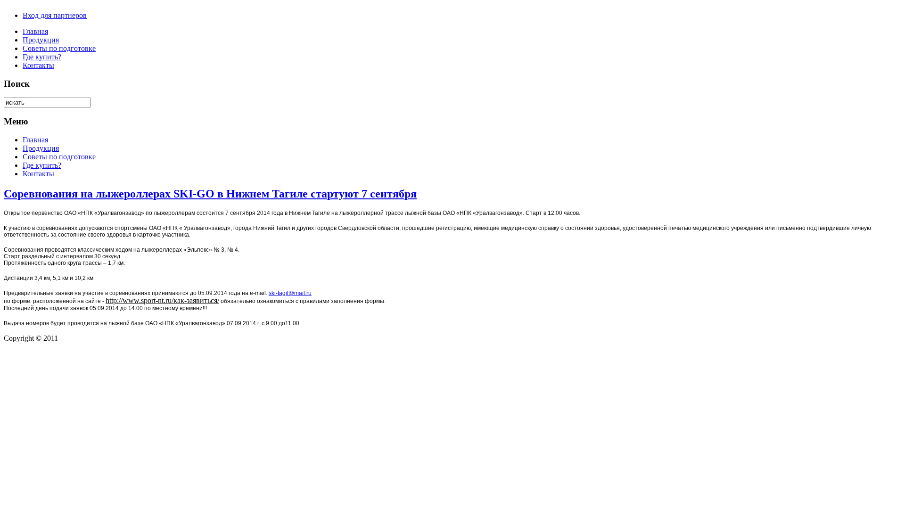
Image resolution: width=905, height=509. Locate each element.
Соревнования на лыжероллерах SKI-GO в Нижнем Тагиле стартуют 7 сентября (210, 194)
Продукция (41, 40)
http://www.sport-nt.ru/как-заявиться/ (162, 300)
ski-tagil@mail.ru (290, 293)
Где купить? (42, 57)
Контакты (38, 65)
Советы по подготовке (59, 48)
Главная (35, 31)
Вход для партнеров (55, 15)
